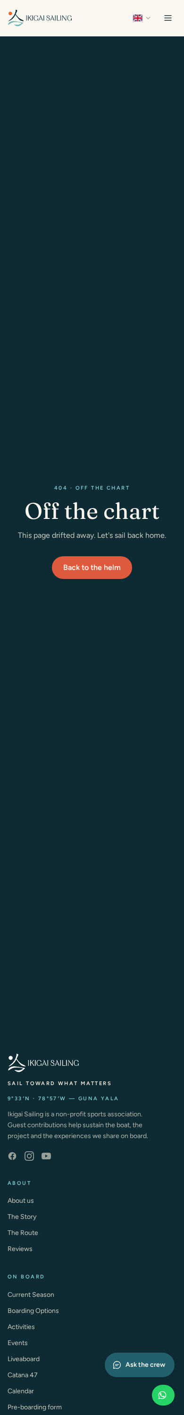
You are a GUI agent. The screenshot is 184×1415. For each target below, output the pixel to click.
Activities (21, 1327)
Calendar (21, 1391)
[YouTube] (46, 1156)
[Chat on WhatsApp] (163, 1395)
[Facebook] (12, 1156)
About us (21, 1201)
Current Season (31, 1295)
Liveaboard (24, 1359)
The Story (22, 1217)
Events (18, 1343)
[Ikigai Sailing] (40, 17)
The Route (23, 1233)
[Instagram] (29, 1156)
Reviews (20, 1249)
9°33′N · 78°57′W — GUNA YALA (63, 1099)
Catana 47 (23, 1375)
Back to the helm (92, 567)
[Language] (142, 18)
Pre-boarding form (35, 1407)
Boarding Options (33, 1311)
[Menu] (167, 17)
